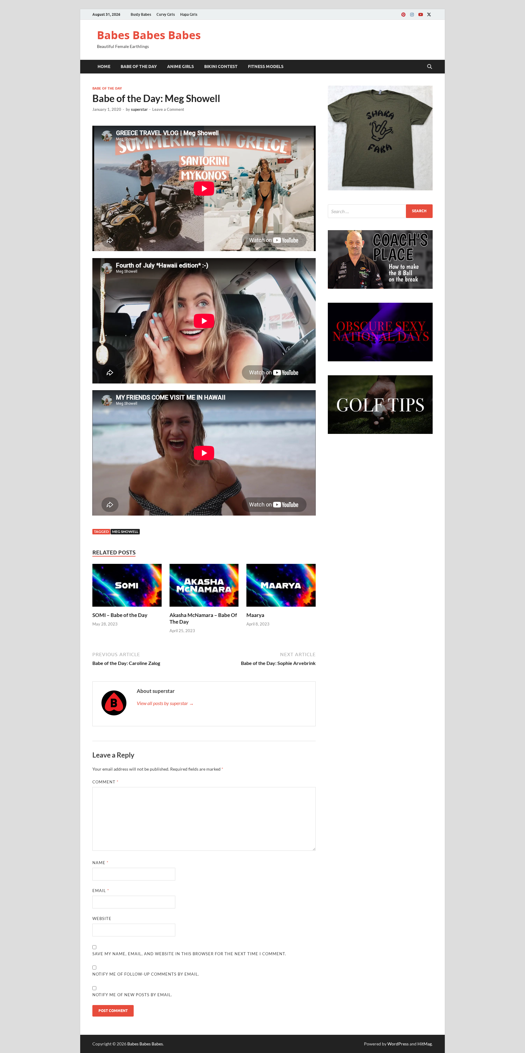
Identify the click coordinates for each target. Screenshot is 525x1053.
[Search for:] (380, 211)
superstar (139, 109)
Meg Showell (125, 531)
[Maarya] (281, 587)
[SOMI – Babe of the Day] (127, 587)
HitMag (424, 1043)
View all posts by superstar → (165, 703)
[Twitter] (429, 14)
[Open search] (429, 67)
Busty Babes (141, 14)
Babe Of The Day (139, 66)
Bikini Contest (221, 66)
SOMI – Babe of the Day (119, 615)
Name (100, 862)
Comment (105, 781)
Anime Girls (180, 66)
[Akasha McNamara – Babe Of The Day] (204, 587)
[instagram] (412, 14)
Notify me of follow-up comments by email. (145, 974)
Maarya (255, 615)
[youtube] (420, 14)
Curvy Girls (165, 14)
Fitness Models (265, 66)
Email (100, 890)
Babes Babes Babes (149, 35)
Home (104, 66)
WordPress (398, 1043)
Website (102, 918)
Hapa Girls (188, 14)
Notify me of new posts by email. (132, 994)
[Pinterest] (403, 14)
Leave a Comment (168, 109)
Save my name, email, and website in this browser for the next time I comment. (189, 953)
